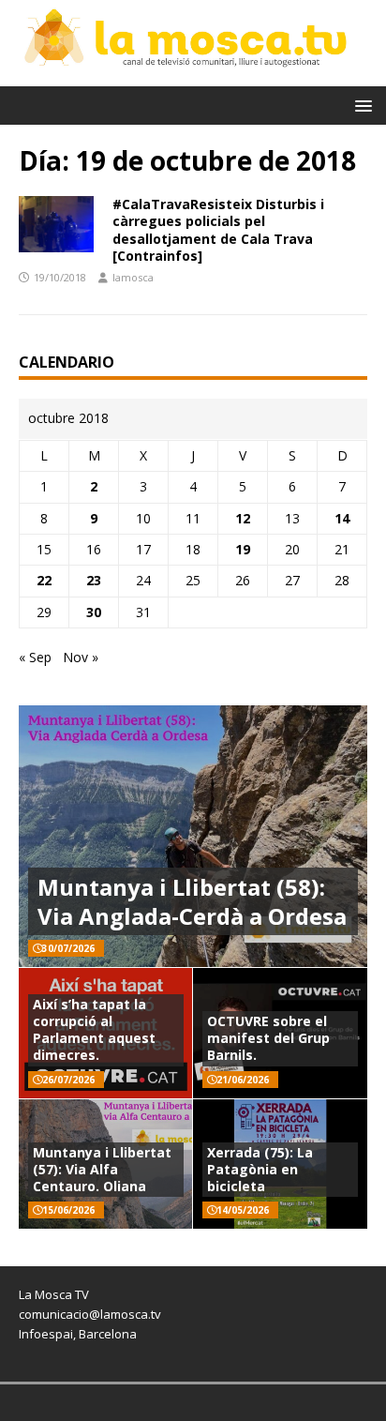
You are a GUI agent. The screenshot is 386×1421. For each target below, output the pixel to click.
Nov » (80, 657)
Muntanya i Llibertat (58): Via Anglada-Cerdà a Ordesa (192, 901)
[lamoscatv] (193, 74)
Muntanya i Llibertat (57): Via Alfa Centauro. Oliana (102, 1169)
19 (242, 549)
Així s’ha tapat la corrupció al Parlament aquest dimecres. (94, 1030)
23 (93, 580)
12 (242, 518)
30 (93, 612)
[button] (360, 104)
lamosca (133, 277)
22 (44, 580)
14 (341, 518)
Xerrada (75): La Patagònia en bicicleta (260, 1169)
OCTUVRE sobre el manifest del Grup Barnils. (268, 1038)
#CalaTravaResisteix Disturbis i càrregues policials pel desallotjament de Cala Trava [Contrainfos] (218, 230)
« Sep (35, 657)
